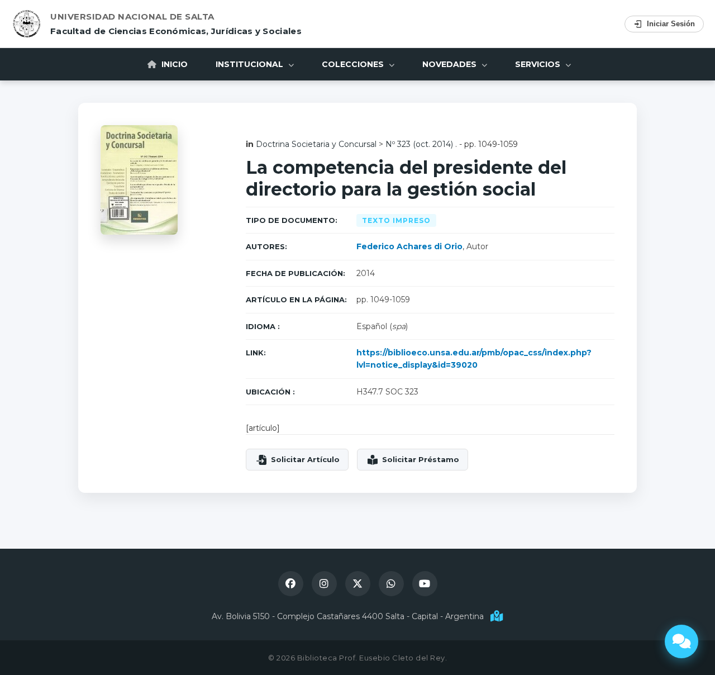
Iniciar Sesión (671, 24)
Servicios (539, 64)
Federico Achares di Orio (409, 246)
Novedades (450, 64)
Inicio (173, 64)
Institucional (250, 64)
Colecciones (354, 64)
